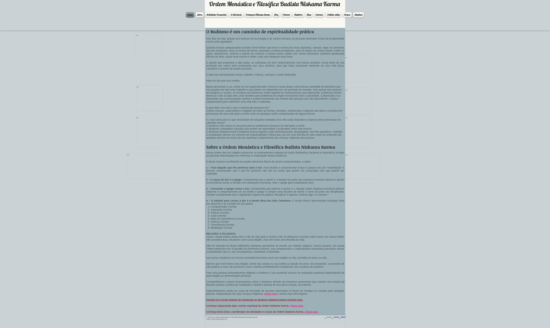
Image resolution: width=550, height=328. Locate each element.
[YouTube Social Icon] (334, 319)
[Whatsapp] (341, 319)
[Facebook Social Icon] (327, 319)
